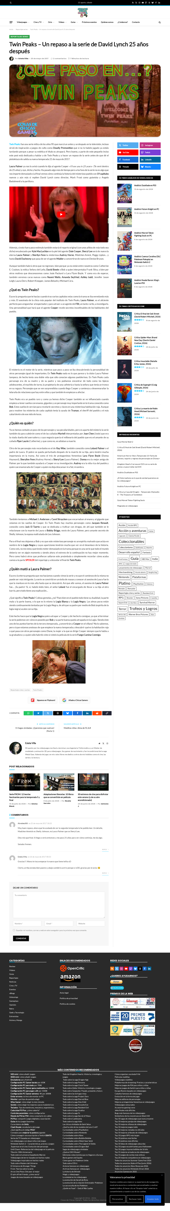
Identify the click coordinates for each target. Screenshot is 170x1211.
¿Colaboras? (123, 22)
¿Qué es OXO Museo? (71, 1152)
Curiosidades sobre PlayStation (75, 1130)
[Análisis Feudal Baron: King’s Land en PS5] (124, 288)
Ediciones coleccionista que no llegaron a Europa (83, 1155)
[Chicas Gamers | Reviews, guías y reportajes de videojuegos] (82, 12)
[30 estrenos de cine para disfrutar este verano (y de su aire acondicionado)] (93, 782)
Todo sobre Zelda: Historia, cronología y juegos (82, 1088)
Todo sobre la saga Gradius (74, 1110)
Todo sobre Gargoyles (71, 1091)
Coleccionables (131, 541)
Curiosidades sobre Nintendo (75, 1132)
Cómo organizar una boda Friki (127, 1074)
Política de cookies (67, 1004)
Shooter (130, 598)
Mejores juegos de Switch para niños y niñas (133, 1088)
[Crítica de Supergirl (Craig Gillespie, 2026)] (124, 393)
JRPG (120, 564)
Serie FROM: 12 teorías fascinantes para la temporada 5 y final (24, 797)
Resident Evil (148, 593)
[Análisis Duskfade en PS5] (124, 193)
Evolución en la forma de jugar (127, 1096)
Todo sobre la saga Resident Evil (76, 1107)
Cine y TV (38, 22)
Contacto (136, 22)
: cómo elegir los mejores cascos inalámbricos (32, 1105)
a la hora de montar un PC (27, 1096)
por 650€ (28, 1082)
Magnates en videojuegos (127, 506)
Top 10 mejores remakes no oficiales (129, 1130)
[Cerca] (161, 1175)
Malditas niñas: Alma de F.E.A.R (77, 728)
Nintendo (124, 577)
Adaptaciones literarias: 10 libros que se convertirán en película (59, 795)
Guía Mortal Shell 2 (125, 442)
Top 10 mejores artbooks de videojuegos (131, 1132)
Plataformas (139, 577)
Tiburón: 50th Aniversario (21, 1152)
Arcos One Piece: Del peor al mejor (25, 1171)
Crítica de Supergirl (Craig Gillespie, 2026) (145, 386)
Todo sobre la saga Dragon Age (75, 1080)
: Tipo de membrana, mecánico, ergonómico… (33, 1107)
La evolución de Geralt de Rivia (75, 1180)
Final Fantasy (123, 559)
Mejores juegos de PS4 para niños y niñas (131, 1085)
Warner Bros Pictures (138, 614)
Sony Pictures (142, 597)
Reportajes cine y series (20, 690)
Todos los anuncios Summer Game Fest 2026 (133, 1160)
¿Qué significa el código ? (23, 1130)
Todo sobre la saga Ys (71, 1113)
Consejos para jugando (28, 1132)
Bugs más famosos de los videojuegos (130, 1113)
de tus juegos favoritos (22, 1121)
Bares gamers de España (72, 1158)
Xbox (152, 614)
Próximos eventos (89, 22)
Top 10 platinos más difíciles (126, 1141)
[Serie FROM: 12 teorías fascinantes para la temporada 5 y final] (24, 782)
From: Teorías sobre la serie (22, 1169)
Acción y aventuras (132, 531)
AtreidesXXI (23, 823)
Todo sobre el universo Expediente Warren (28, 1155)
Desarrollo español (129, 552)
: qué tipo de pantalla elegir (25, 1099)
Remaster (131, 588)
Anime (151, 531)
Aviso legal (64, 993)
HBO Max (145, 559)
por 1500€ (29, 1091)
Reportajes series (22, 29)
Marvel (148, 568)
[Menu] (11, 22)
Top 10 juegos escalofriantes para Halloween (133, 1146)
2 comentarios (59, 58)
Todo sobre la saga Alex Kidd (74, 1102)
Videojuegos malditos (124, 1080)
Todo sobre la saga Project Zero (76, 1096)
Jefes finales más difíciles (125, 1110)
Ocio (50, 22)
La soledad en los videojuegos (75, 1177)
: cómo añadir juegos (23, 1074)
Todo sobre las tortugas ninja (74, 1093)
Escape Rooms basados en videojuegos (130, 1091)
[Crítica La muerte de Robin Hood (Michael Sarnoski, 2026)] (124, 416)
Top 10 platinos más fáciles (126, 1138)
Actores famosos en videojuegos (76, 1166)
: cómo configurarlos (28, 1113)
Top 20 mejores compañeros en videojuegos (133, 1158)
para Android (21, 1080)
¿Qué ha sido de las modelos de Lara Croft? (80, 1127)
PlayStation (138, 584)
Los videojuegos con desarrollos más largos (28, 1141)
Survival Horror (147, 602)
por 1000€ (32, 1088)
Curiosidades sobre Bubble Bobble (77, 1138)
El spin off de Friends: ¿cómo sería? (25, 1174)
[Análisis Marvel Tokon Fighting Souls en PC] (124, 241)
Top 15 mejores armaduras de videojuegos (132, 1152)
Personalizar (117, 1199)
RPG (121, 597)
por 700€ (26, 1085)
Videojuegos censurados (125, 1105)
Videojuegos (22, 22)
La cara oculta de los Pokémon (75, 1185)
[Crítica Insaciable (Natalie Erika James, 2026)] (124, 369)
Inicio (11, 29)
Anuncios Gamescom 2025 (126, 1171)
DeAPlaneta (139, 547)
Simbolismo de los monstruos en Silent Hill (132, 1116)
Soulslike (154, 598)
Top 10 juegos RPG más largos (127, 1135)
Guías (73, 22)
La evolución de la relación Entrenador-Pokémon (83, 1183)
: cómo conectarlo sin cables (31, 1116)
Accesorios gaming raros (125, 1107)
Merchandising (125, 572)
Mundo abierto (140, 572)
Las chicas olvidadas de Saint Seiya (77, 1124)
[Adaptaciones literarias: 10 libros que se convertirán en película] (59, 782)
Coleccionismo (126, 547)
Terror (122, 608)
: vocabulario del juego (25, 1127)
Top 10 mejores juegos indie (126, 1127)
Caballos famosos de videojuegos (128, 1093)
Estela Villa (23, 58)
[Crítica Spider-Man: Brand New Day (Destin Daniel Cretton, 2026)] (124, 345)
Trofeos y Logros (143, 608)
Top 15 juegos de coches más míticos (130, 1155)
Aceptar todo (153, 1199)
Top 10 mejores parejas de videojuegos (130, 1121)
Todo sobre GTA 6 (70, 1163)
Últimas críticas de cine (131, 306)
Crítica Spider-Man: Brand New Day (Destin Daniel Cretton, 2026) (145, 340)
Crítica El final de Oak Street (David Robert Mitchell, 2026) (147, 315)
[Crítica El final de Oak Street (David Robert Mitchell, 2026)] (124, 322)
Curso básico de (20, 1124)
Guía (135, 558)
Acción (122, 525)
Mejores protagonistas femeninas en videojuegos (135, 1102)
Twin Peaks (37, 690)
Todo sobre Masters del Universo (24, 1163)
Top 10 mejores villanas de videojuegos (131, 1124)
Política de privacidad (69, 998)
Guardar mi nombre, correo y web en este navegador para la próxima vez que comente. (51, 930)
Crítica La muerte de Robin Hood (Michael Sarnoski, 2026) (146, 411)
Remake (121, 589)
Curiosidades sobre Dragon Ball (76, 1146)
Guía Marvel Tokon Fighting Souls (131, 500)
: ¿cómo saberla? (25, 1110)
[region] (135, 1189)
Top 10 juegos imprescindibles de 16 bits (131, 1149)
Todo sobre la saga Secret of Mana (76, 1116)
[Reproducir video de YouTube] (61, 214)
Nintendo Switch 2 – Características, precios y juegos (32, 1144)
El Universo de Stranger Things (23, 1166)
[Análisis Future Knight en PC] (124, 217)
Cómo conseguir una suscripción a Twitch (31, 1135)
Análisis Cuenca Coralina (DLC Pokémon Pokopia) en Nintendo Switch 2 (147, 259)
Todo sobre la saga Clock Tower (75, 1085)
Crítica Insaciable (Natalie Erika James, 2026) (145, 362)
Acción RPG (132, 525)
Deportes (149, 547)
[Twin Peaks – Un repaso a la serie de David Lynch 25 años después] (85, 101)
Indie (155, 558)
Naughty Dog (152, 572)
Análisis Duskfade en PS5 (145, 185)
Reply (104, 849)
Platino (124, 583)
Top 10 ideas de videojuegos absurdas (130, 1144)
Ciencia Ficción (133, 536)
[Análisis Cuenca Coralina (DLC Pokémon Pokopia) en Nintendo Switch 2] (124, 264)
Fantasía (146, 552)
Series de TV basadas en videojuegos (25, 1138)
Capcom (121, 536)
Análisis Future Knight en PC (146, 209)
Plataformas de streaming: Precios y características (136, 1082)
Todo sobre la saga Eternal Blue (75, 1099)
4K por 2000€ (31, 1093)
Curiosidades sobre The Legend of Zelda (79, 1144)
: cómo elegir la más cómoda (27, 1102)
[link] (10, 3)
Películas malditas (122, 1077)
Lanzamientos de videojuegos (130, 568)
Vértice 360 (122, 614)
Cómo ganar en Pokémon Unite (75, 1160)
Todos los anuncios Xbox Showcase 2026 (131, 1166)
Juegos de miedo (131, 564)
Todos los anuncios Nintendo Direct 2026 (132, 1169)
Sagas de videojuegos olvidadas (75, 1149)
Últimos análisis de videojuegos (136, 178)
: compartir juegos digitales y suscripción (30, 1119)
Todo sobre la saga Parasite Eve (75, 1105)
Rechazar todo (135, 1199)
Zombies (121, 618)
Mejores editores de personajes (127, 1099)
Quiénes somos (107, 22)
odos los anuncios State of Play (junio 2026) (133, 1163)
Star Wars (133, 603)
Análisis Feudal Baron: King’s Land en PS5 (146, 281)
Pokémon (149, 584)
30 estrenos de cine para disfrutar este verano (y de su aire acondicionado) (93, 797)
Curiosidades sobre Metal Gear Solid (78, 1141)
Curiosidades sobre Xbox (73, 1135)
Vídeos (61, 22)
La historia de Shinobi (71, 1171)
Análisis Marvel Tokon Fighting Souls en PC (144, 234)
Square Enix (123, 603)
